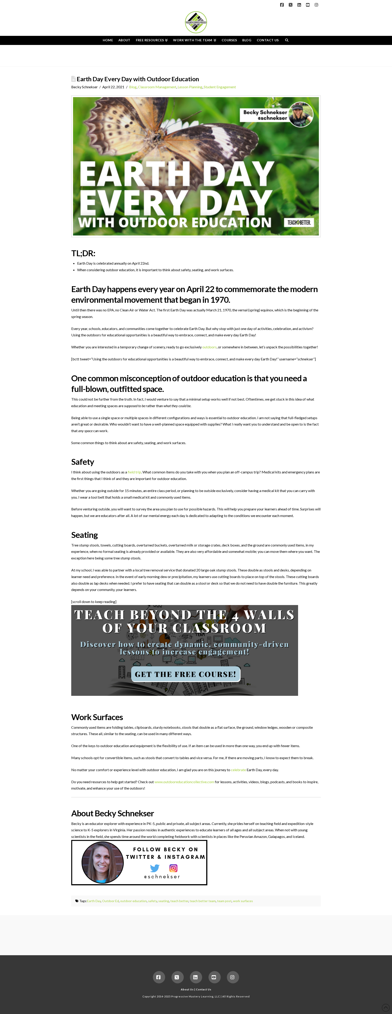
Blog (133, 87)
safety (152, 901)
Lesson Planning (190, 87)
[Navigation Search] (286, 40)
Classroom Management (157, 87)
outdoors (209, 347)
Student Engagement (220, 87)
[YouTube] (308, 5)
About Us (187, 989)
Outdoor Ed (110, 901)
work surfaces (243, 901)
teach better (179, 901)
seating (163, 901)
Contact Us (203, 989)
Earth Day (94, 901)
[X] (291, 5)
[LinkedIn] (300, 5)
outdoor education (133, 901)
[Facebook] (282, 5)
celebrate (238, 770)
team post (224, 901)
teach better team (203, 901)
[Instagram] (317, 5)
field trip (134, 472)
